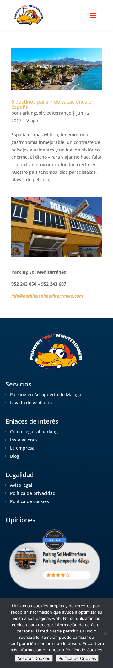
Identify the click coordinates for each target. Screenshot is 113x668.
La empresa (22, 448)
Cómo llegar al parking (34, 432)
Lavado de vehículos (31, 403)
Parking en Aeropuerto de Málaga (45, 394)
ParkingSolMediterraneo (45, 113)
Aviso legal (21, 485)
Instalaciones (24, 440)
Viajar (32, 120)
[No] (105, 633)
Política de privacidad (33, 493)
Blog (14, 456)
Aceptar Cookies (33, 658)
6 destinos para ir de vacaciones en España (52, 104)
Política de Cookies (77, 658)
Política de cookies (29, 501)
